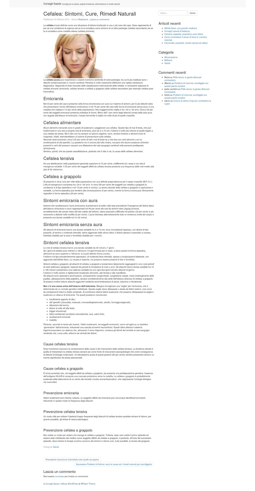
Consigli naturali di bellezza (177, 31)
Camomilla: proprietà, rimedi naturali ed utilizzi (185, 42)
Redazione (83, 19)
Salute (56, 446)
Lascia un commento (99, 19)
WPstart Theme (88, 483)
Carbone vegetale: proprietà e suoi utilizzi (183, 34)
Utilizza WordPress (69, 483)
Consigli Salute (52, 3)
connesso (59, 476)
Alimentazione (171, 57)
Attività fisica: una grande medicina (180, 28)
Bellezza (168, 60)
